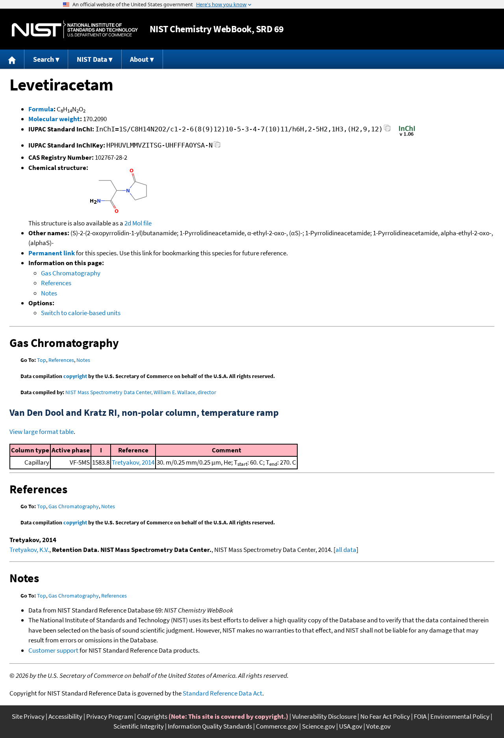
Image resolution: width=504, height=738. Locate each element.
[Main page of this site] (12, 59)
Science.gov (318, 726)
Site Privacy (28, 716)
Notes (49, 293)
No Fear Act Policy (385, 716)
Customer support (53, 650)
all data (345, 549)
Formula (41, 109)
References (56, 283)
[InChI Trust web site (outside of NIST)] (407, 135)
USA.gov (350, 726)
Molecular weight (54, 118)
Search (43, 59)
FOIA (420, 716)
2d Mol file (138, 223)
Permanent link (51, 253)
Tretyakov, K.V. (29, 549)
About (139, 59)
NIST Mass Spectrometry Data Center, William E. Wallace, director (140, 392)
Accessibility (65, 716)
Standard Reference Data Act (222, 693)
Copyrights (152, 716)
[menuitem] (12, 59)
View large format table (41, 431)
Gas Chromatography (70, 273)
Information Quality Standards (210, 726)
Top (41, 359)
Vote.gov (378, 726)
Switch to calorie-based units (80, 312)
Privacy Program (109, 716)
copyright (75, 376)
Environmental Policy (459, 716)
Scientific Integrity (138, 726)
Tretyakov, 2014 (133, 462)
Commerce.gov (277, 726)
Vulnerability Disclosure (324, 716)
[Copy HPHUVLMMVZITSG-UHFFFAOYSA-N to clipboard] (217, 146)
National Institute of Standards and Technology (75, 29)
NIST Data (92, 59)
